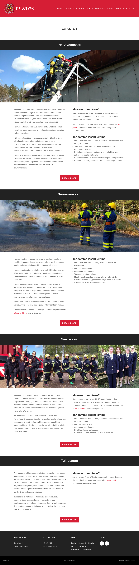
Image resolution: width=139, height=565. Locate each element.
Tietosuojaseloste (69, 560)
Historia (80, 8)
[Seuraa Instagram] (107, 543)
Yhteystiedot (129, 8)
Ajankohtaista (114, 8)
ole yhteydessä (80, 409)
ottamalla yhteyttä (20, 313)
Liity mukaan (69, 178)
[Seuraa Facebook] (102, 543)
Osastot (68, 8)
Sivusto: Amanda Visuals (127, 560)
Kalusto (99, 8)
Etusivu (58, 8)
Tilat (88, 8)
